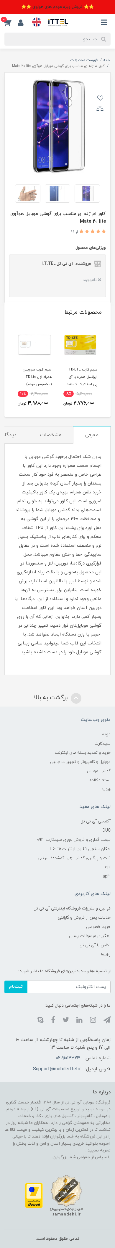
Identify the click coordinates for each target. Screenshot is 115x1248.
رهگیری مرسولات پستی (90, 936)
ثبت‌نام (16, 987)
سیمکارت (102, 743)
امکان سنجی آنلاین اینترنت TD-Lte (80, 849)
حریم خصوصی (98, 927)
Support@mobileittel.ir (57, 1069)
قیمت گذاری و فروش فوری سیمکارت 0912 (74, 840)
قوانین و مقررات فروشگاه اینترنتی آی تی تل (72, 908)
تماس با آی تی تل (95, 945)
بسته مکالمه (100, 780)
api (108, 867)
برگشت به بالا (51, 698)
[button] (11, 22)
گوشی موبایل (99, 771)
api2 (107, 876)
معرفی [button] (91, 435)
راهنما (106, 954)
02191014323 (68, 1058)
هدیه (106, 789)
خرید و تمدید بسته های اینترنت (83, 752)
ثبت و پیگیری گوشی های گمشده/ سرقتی (74, 858)
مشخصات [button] (50, 435)
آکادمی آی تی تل (95, 821)
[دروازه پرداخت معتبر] (34, 1195)
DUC (107, 830)
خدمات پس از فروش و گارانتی (84, 917)
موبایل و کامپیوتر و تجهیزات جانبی (80, 762)
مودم (106, 734)
